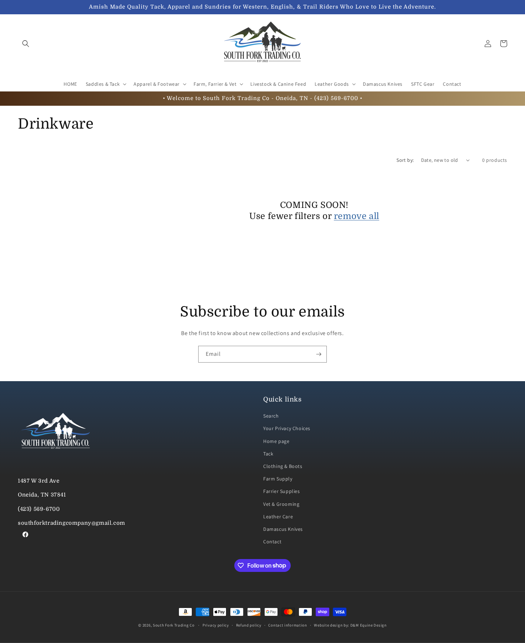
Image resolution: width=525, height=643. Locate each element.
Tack (268, 453)
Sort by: (405, 160)
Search (271, 416)
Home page (276, 441)
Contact (272, 541)
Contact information (287, 624)
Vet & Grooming (281, 504)
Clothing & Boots (282, 466)
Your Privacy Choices (286, 428)
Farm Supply (277, 478)
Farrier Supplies (281, 491)
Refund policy (248, 624)
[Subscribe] (318, 354)
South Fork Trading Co (174, 625)
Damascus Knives (283, 529)
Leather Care (278, 516)
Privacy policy (215, 624)
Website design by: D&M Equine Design (350, 624)
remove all (356, 216)
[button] (26, 43)
